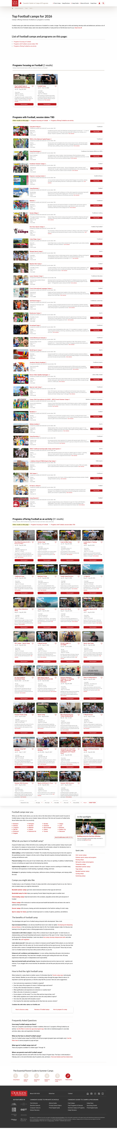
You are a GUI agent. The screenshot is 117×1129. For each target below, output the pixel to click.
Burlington (31, 823)
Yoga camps (79, 869)
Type (45, 800)
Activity (74, 800)
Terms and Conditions (34, 1120)
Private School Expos (55, 1105)
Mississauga (47, 827)
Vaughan (15, 833)
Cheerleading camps (18, 897)
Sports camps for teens (19, 912)
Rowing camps (80, 859)
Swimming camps (80, 876)
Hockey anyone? (82, 836)
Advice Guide (53, 1103)
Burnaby (46, 823)
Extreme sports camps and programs (86, 857)
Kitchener (46, 825)
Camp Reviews (72, 1110)
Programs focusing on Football (22, 41)
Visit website (47, 100)
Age (35, 800)
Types (26, 8)
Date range (55, 800)
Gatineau (15, 825)
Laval (60, 825)
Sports (31, 8)
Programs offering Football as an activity (25, 46)
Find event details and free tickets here (62, 1057)
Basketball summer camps (83, 866)
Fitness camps (16, 902)
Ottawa (46, 829)
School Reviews (35, 1110)
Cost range (65, 800)
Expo (93, 3)
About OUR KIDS (35, 1093)
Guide (75, 3)
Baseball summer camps (82, 871)
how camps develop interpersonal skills (54, 937)
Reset (85, 802)
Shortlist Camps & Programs (76, 1108)
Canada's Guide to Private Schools (44, 1099)
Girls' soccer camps (81, 855)
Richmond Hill (32, 831)
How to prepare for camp (60, 1009)
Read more (78, 28)
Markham (31, 827)
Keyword (22, 800)
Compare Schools (35, 1108)
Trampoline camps (81, 864)
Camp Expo (90, 1103)
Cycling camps (80, 873)
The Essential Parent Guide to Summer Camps (33, 1070)
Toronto (46, 831)
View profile (96, 131)
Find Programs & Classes (75, 1105)
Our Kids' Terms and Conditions (58, 1117)
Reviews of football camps (41, 1009)
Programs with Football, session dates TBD (26, 44)
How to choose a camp (22, 1009)
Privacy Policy (51, 1120)
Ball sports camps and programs (85, 862)
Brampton (15, 823)
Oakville (15, 829)
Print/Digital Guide (54, 1108)
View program (24, 104)
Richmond (16, 831)
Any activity (76, 802)
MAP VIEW (93, 802)
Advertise (52, 1093)
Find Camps (71, 1103)
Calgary (61, 823)
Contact (70, 1093)
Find (57, 3)
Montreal (61, 827)
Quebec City (62, 829)
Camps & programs (19, 8)
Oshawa (30, 829)
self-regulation (25, 939)
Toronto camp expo (57, 975)
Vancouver (62, 831)
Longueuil (15, 827)
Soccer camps (16, 908)
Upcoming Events (92, 1105)
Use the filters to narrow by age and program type (30, 1029)
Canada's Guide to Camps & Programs (83, 1099)
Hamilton (30, 825)
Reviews (66, 3)
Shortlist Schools (35, 1105)
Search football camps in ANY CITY (63, 837)
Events (85, 3)
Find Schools (34, 1103)
